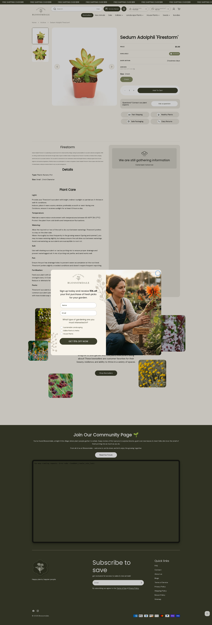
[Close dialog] (157, 273)
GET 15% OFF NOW (78, 341)
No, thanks (78, 350)
